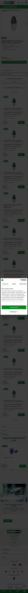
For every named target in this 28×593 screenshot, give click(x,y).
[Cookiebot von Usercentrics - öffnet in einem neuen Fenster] (20, 280)
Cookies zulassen (14, 307)
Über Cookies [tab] (23, 283)
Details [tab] (14, 283)
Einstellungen (13, 311)
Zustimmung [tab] (5, 283)
